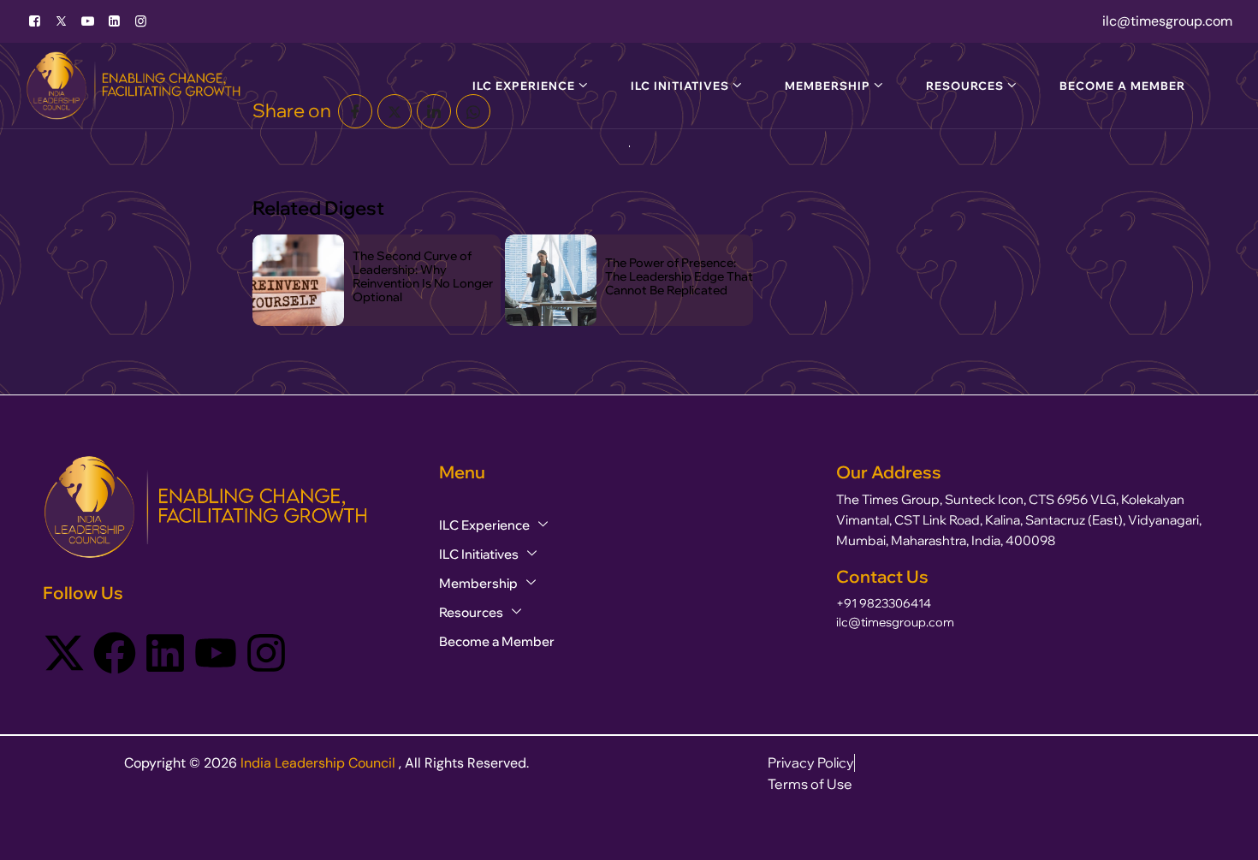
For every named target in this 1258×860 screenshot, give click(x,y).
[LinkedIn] (114, 21)
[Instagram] (266, 650)
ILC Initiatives (680, 85)
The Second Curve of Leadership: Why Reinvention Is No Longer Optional (423, 276)
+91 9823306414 (883, 603)
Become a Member (1122, 85)
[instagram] (141, 21)
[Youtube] (88, 21)
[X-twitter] (64, 650)
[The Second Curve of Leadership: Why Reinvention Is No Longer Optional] (298, 280)
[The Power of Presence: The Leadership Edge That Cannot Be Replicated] (550, 280)
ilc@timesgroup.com (895, 622)
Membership (827, 85)
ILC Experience (523, 85)
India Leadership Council (319, 763)
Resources (965, 85)
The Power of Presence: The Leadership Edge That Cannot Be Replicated (679, 276)
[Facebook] (35, 21)
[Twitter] (61, 21)
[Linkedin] (165, 650)
